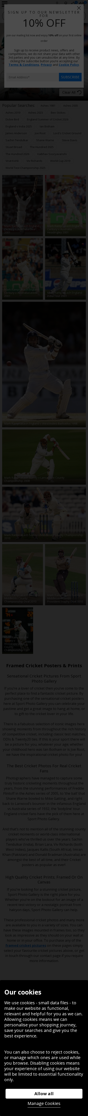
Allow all (44, 1093)
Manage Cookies (44, 1103)
